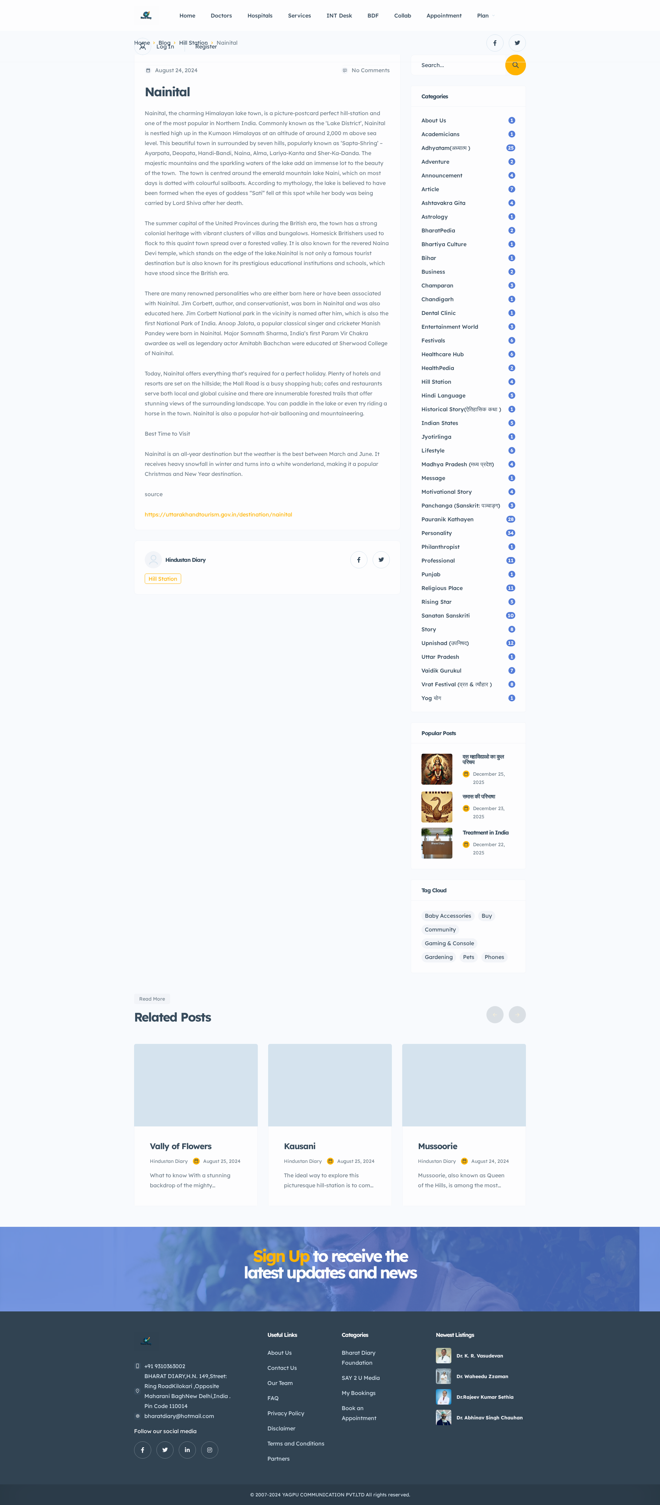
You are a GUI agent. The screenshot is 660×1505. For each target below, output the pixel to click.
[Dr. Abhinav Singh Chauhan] (443, 1417)
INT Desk (339, 15)
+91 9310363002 (164, 1366)
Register (206, 46)
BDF (373, 15)
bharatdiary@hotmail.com (179, 1416)
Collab (402, 15)
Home (187, 15)
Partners (278, 1458)
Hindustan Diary (185, 560)
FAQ (273, 1398)
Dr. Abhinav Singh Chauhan (489, 1417)
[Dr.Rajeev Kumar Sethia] (443, 1397)
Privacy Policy (285, 1413)
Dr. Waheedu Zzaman (482, 1376)
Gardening (439, 956)
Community (440, 929)
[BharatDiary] (146, 15)
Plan (483, 15)
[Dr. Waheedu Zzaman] (443, 1376)
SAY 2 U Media (361, 1377)
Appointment (444, 15)
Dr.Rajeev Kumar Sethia (485, 1397)
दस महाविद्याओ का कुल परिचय (483, 759)
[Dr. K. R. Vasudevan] (443, 1355)
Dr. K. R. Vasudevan (479, 1355)
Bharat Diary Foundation (358, 1357)
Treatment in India (486, 832)
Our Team (280, 1382)
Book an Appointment (359, 1413)
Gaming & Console (449, 943)
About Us (279, 1352)
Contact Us (282, 1367)
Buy (487, 915)
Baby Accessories (448, 915)
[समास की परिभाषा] (436, 807)
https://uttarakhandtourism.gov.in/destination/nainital (218, 514)
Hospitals (260, 15)
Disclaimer (281, 1428)
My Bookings (359, 1392)
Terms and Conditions (295, 1443)
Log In (165, 46)
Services (299, 15)
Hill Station (162, 578)
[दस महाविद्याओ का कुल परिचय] (436, 769)
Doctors (221, 15)
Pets (468, 956)
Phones (494, 956)
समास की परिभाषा (479, 796)
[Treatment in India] (436, 843)
